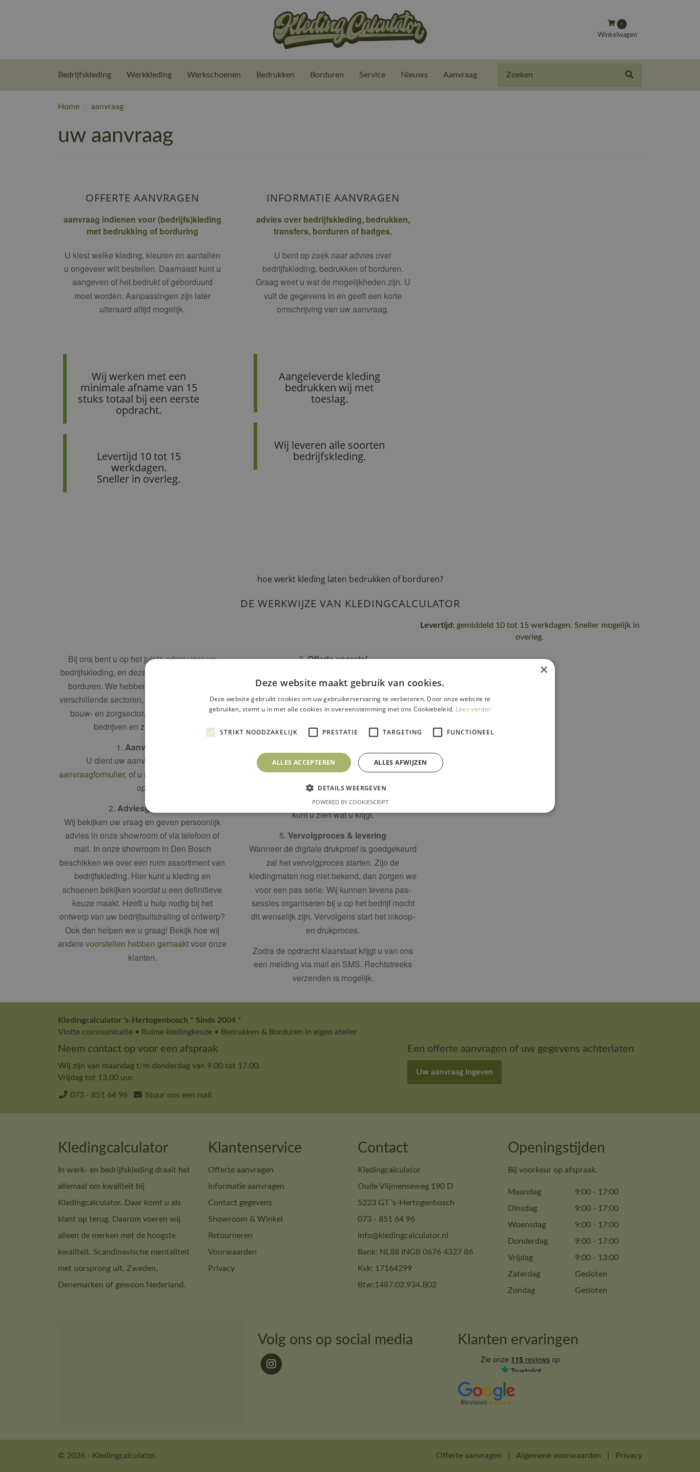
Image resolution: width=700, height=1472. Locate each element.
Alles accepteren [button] (303, 762)
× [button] (543, 670)
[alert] (350, 736)
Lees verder (473, 709)
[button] (350, 788)
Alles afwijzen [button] (400, 762)
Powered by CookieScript (350, 802)
